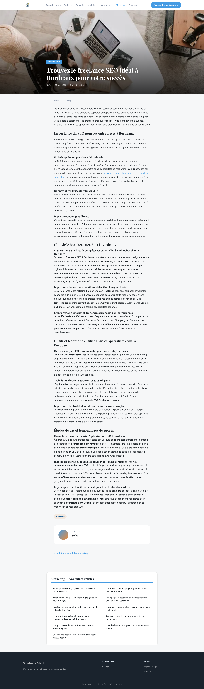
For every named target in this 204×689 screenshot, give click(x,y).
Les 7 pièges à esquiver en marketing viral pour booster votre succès (126, 599)
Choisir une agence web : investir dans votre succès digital (74, 636)
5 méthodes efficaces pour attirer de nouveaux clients (128, 627)
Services (133, 5)
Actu (58, 5)
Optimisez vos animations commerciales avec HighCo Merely (128, 608)
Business (68, 5)
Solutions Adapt (33, 663)
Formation (80, 5)
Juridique (92, 5)
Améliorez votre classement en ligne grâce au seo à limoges (75, 599)
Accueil (49, 5)
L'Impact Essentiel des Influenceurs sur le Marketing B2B (73, 627)
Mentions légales (151, 667)
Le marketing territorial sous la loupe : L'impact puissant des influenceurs (71, 617)
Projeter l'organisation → (166, 5)
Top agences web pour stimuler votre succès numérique (127, 617)
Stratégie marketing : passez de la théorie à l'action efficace (74, 590)
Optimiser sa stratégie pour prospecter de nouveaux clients (126, 590)
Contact (147, 671)
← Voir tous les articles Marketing (71, 553)
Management (106, 5)
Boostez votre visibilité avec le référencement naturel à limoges (75, 608)
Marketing (120, 5)
